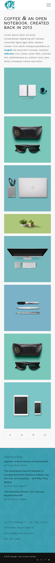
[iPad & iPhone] (27, 405)
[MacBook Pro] (27, 188)
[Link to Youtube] (49, 560)
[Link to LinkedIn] (37, 560)
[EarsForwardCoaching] (22, 5)
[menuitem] (47, 5)
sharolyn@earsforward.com (19, 533)
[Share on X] (22, 435)
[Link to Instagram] (41, 560)
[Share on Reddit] (45, 435)
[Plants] (27, 223)
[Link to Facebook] (45, 560)
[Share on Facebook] (10, 435)
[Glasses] (27, 139)
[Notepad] (27, 91)
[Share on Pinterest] (33, 435)
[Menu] (47, 5)
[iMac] (27, 259)
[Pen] (27, 308)
